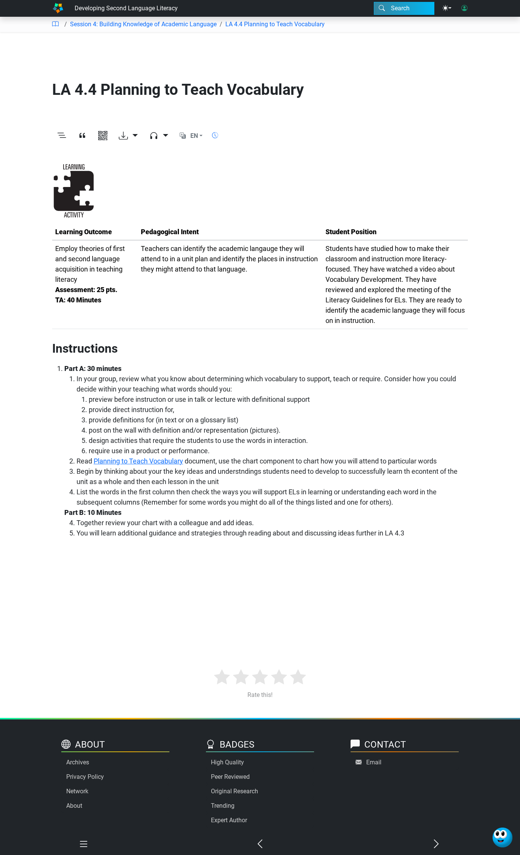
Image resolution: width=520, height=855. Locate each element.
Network (77, 791)
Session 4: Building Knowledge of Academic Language (143, 24)
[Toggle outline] (61, 135)
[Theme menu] (446, 8)
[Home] (58, 8)
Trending (222, 805)
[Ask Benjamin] (502, 837)
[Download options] (128, 135)
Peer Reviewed (230, 776)
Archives (77, 762)
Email (373, 762)
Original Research (234, 791)
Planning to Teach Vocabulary (138, 461)
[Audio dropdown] (158, 135)
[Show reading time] (215, 135)
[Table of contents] (55, 24)
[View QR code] (102, 135)
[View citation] (82, 135)
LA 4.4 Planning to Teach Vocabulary (275, 24)
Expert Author (229, 820)
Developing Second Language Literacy (126, 8)
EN (194, 135)
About (74, 805)
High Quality (227, 762)
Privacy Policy (85, 776)
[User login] (464, 8)
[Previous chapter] (260, 844)
